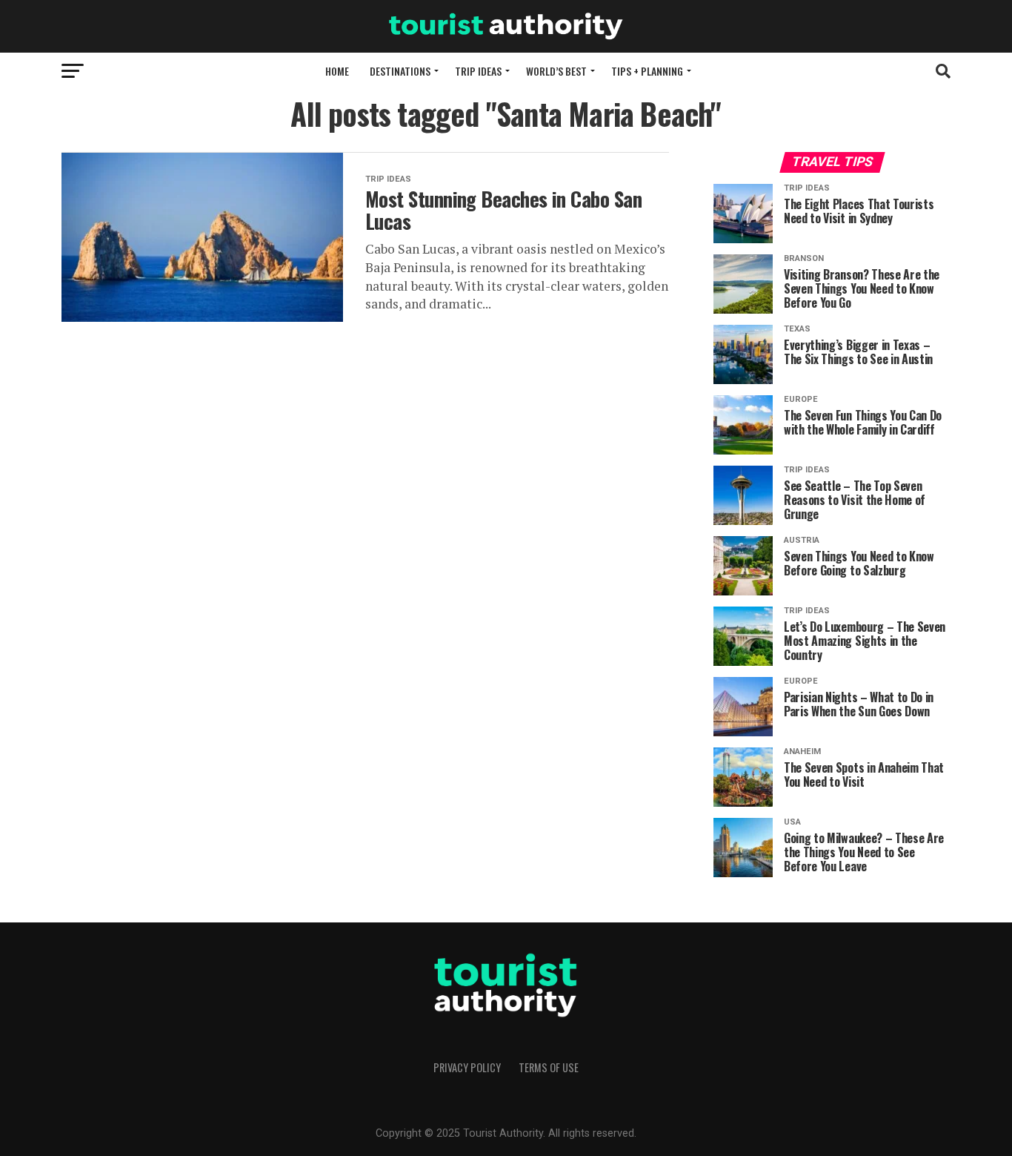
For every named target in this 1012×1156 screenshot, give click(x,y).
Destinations (400, 71)
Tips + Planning (647, 71)
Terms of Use (549, 1067)
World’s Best (556, 71)
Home (337, 71)
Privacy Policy (467, 1067)
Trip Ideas (478, 71)
